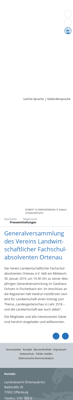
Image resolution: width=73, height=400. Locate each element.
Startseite (10, 219)
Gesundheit (58, 15)
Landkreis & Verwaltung (17, 28)
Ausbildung (56, 76)
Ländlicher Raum (35, 41)
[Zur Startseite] (11, 111)
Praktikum (22, 81)
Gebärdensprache (58, 99)
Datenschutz (27, 353)
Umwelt (8, 19)
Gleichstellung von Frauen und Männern (31, 50)
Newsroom (8, 89)
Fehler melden (44, 353)
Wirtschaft (41, 15)
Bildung (56, 37)
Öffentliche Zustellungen (48, 94)
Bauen (7, 6)
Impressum (59, 349)
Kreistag (6, 59)
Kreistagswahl (12, 68)
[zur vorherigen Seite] (56, 336)
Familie (8, 11)
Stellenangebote (14, 76)
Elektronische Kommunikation (36, 358)
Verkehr (57, 6)
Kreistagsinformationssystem (23, 63)
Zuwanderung (12, 41)
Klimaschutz (56, 41)
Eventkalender (36, 76)
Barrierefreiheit (42, 349)
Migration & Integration (30, 11)
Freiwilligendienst (43, 81)
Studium (9, 81)
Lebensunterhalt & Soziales (32, 6)
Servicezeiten (13, 349)
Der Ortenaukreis (15, 33)
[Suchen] (68, 22)
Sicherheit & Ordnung (18, 15)
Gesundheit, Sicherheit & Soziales (26, 37)
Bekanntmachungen (33, 46)
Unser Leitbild (12, 85)
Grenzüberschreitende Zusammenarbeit (31, 54)
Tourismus (10, 46)
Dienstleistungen (12, 2)
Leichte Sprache (33, 99)
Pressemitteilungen (16, 94)
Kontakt (27, 349)
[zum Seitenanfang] (65, 336)
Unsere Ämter (10, 24)
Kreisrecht (52, 63)
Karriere (5, 72)
